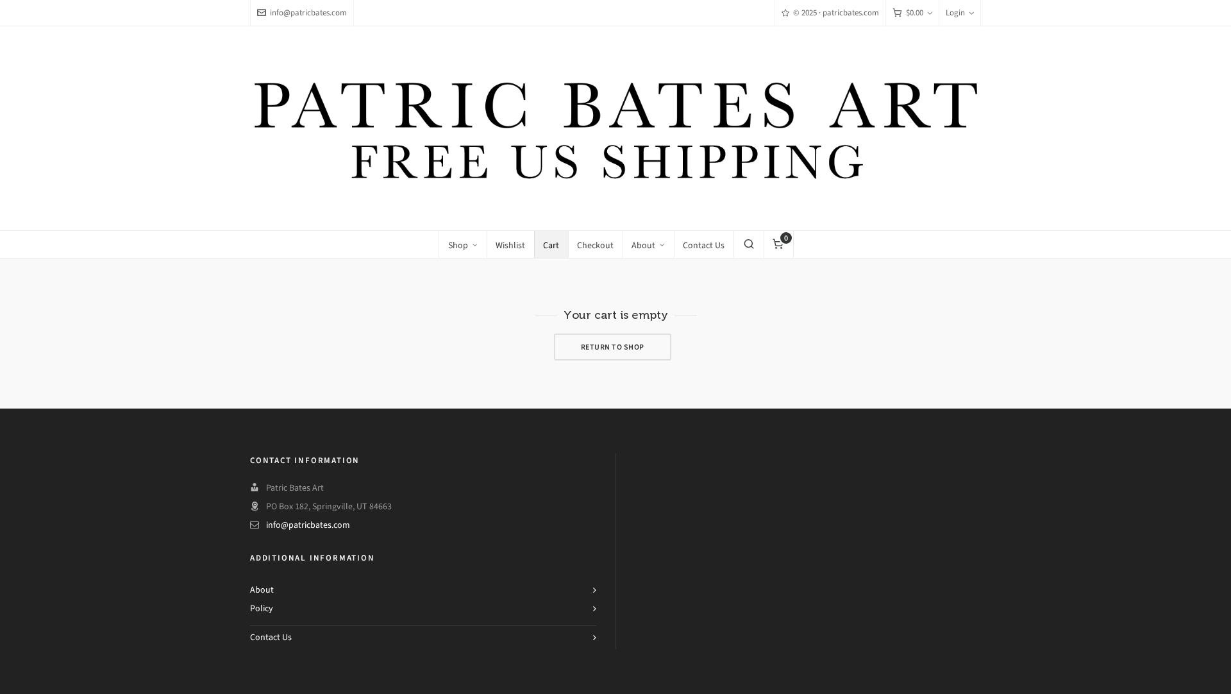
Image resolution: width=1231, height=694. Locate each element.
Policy (261, 608)
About (262, 590)
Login (955, 12)
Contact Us (271, 637)
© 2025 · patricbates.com (836, 12)
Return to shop (612, 347)
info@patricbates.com (308, 12)
